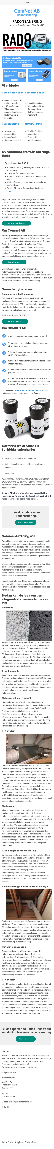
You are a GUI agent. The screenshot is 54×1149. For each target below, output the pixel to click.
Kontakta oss (14, 262)
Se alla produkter (16, 223)
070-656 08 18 (8, 1096)
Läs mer (8, 191)
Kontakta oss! (25, 1039)
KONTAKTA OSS (25, 522)
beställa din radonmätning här (27, 390)
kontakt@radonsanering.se (20, 1102)
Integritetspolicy (9, 1072)
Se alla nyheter (15, 321)
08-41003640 (38, 25)
